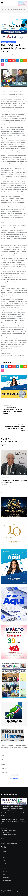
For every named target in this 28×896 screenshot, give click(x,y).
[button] (2, 445)
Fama (3, 874)
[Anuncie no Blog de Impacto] (14, 714)
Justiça (4, 863)
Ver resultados (14, 778)
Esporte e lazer (6, 880)
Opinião (8, 477)
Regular (4, 760)
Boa (3, 755)
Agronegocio (5, 877)
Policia (4, 869)
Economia (5, 866)
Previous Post (8, 405)
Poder (4, 854)
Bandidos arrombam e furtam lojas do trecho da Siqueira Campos (15, 428)
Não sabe (4, 772)
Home (4, 851)
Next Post (21, 424)
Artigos (3, 477)
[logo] (14, 801)
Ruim (3, 764)
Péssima (4, 768)
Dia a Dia (4, 871)
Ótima (3, 751)
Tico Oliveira (7, 54)
